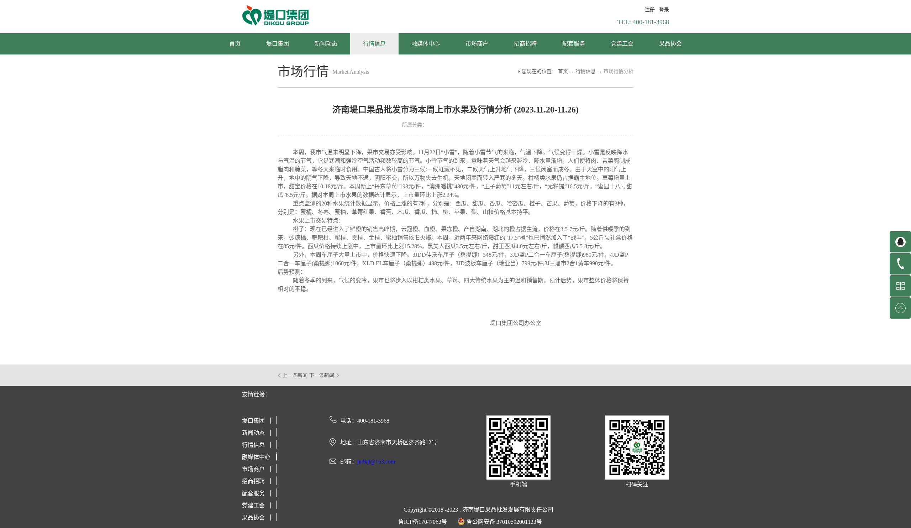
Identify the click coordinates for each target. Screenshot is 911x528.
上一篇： (293, 375)
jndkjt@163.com (376, 462)
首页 (235, 44)
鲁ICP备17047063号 (422, 522)
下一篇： (324, 375)
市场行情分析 (618, 71)
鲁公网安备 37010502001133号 (504, 522)
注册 (650, 9)
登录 (664, 9)
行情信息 (586, 71)
